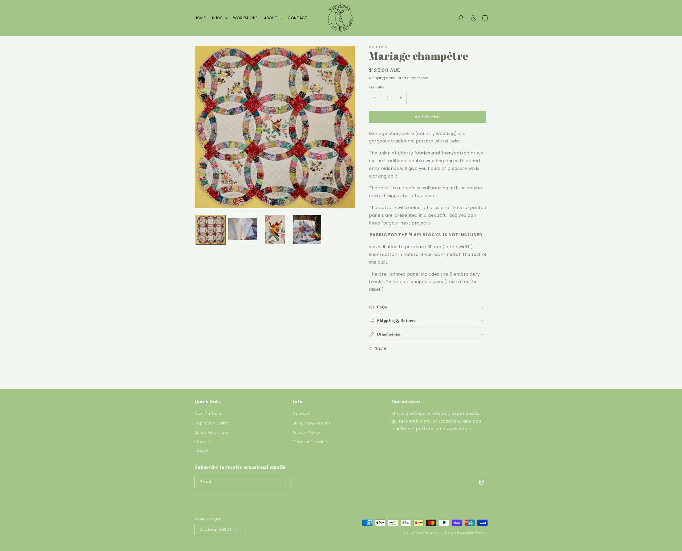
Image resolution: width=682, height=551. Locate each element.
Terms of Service (310, 441)
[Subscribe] (284, 482)
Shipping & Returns (312, 423)
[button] (219, 17)
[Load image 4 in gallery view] (307, 229)
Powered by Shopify (472, 533)
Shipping (377, 78)
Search (201, 451)
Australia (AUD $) (215, 529)
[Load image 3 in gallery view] (275, 229)
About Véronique (211, 432)
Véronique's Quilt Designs (436, 533)
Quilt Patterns (208, 413)
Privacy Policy (306, 432)
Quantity (376, 87)
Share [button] (381, 348)
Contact (301, 413)
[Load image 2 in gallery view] (243, 229)
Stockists (203, 441)
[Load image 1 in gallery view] (210, 229)
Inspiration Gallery (212, 423)
